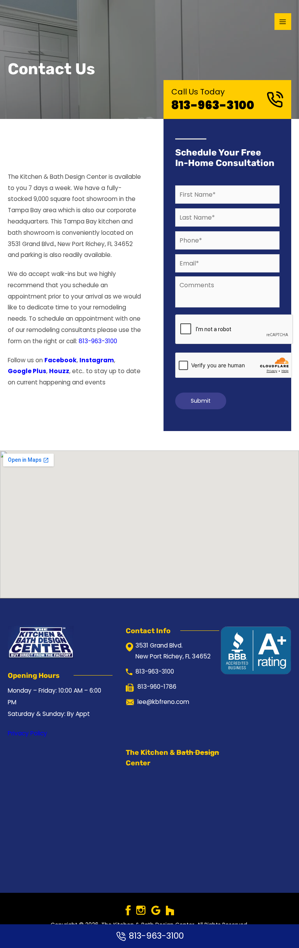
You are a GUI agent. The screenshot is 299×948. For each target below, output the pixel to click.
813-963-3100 (212, 105)
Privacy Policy (27, 733)
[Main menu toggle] (282, 21)
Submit (201, 401)
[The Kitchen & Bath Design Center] (31, 21)
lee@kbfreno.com (163, 702)
